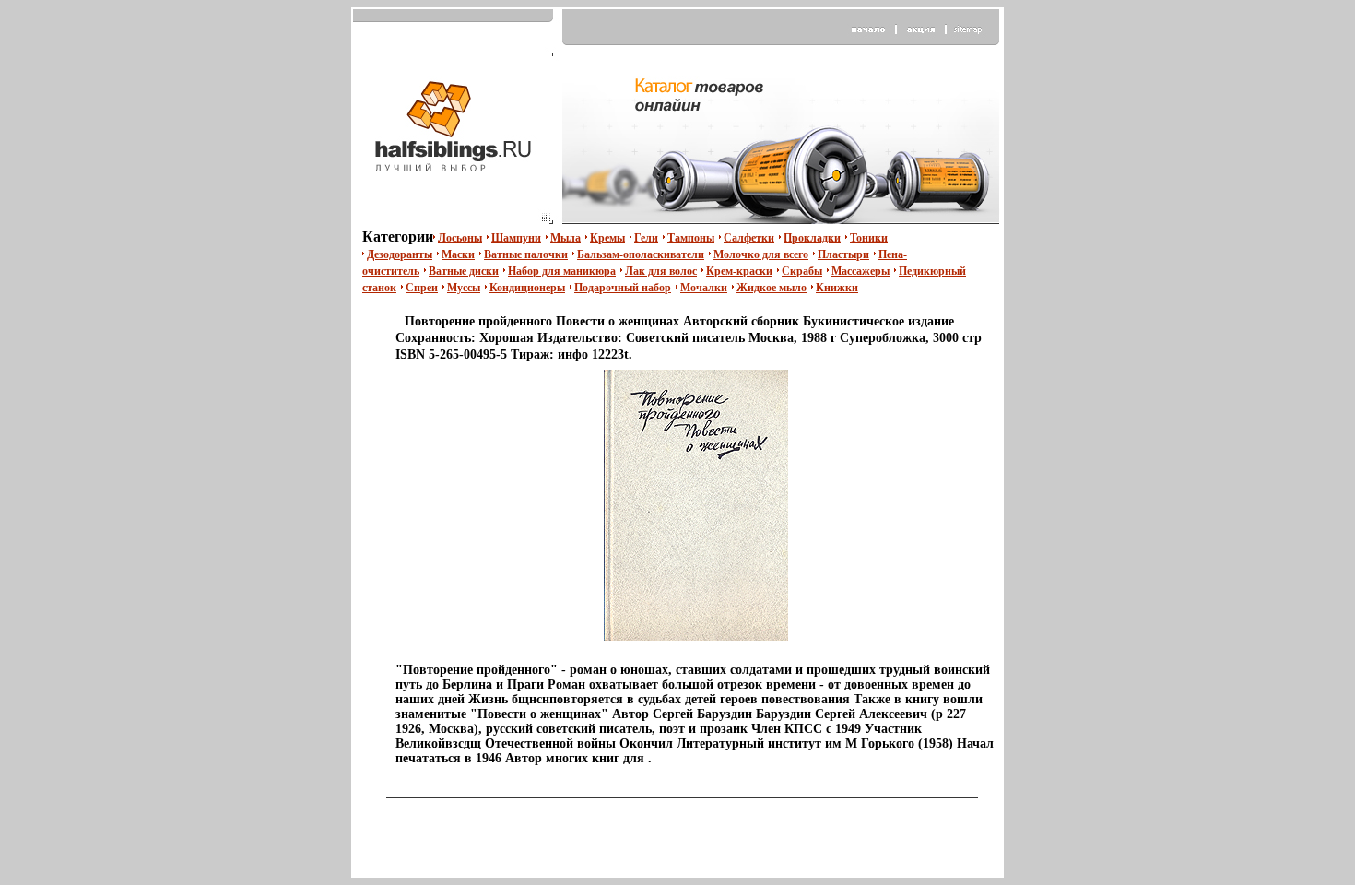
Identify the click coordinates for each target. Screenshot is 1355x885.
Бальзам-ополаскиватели (640, 254)
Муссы (463, 287)
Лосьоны (460, 237)
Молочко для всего (760, 254)
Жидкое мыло (771, 287)
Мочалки (703, 287)
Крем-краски (739, 271)
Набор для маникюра (562, 271)
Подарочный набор (622, 287)
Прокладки (812, 237)
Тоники (869, 237)
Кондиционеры (527, 287)
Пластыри (843, 254)
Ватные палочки (526, 254)
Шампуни (516, 237)
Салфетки (749, 237)
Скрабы (802, 271)
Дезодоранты (399, 254)
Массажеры (860, 271)
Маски (458, 254)
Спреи (422, 287)
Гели (646, 237)
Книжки (837, 287)
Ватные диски (464, 271)
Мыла (565, 237)
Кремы (607, 237)
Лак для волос (661, 271)
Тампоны (690, 237)
